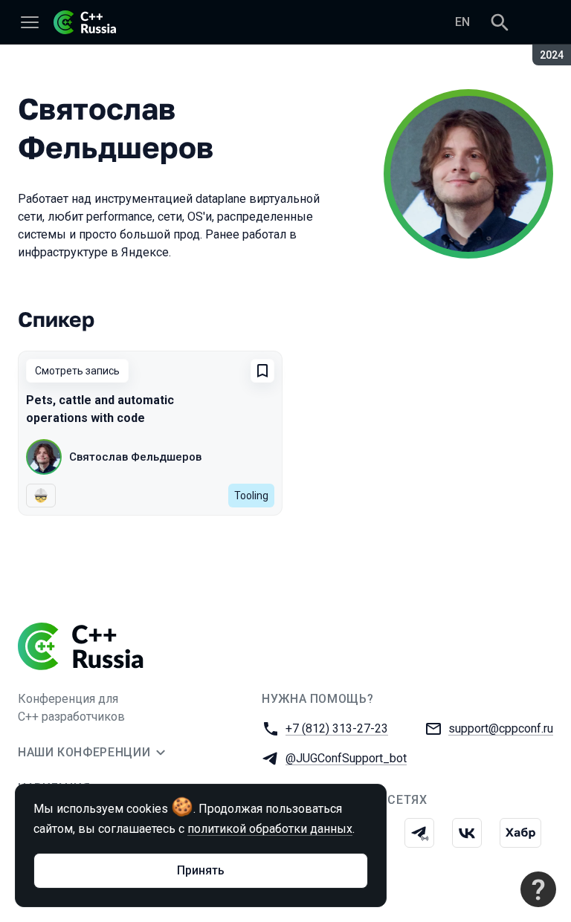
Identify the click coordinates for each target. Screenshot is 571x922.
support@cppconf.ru (500, 728)
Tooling (251, 495)
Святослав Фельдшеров (135, 457)
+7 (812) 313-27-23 (337, 728)
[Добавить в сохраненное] (262, 371)
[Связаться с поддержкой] (538, 889)
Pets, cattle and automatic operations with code (100, 409)
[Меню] (30, 22)
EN (462, 22)
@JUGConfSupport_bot (346, 758)
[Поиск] (499, 22)
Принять (201, 870)
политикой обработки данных (269, 829)
